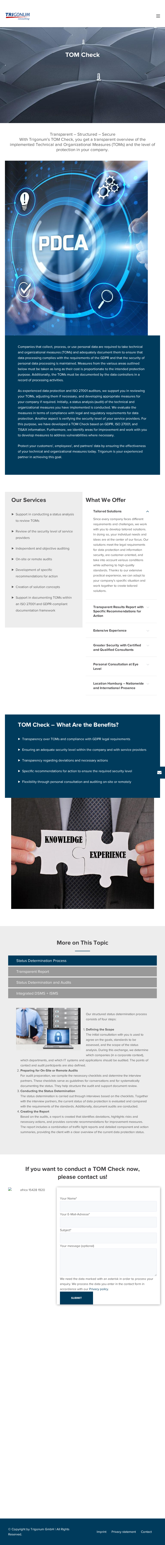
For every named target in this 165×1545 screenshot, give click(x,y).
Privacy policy (98, 1289)
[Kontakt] (159, 773)
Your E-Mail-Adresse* (75, 1214)
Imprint (101, 1531)
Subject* (65, 1230)
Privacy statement (124, 1531)
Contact (146, 1531)
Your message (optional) (77, 1246)
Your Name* (68, 1198)
